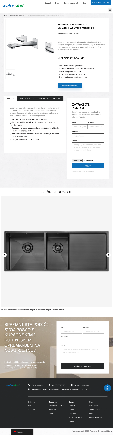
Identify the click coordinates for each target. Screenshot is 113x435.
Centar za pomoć (71, 2)
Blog (57, 2)
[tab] (10, 98)
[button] (110, 10)
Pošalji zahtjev (82, 366)
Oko (84, 2)
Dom (5, 15)
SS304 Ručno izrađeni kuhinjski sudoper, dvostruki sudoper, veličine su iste (32, 309)
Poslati (88, 165)
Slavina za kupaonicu (17, 15)
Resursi (48, 2)
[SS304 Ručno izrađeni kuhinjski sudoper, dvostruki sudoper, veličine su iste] (56, 250)
